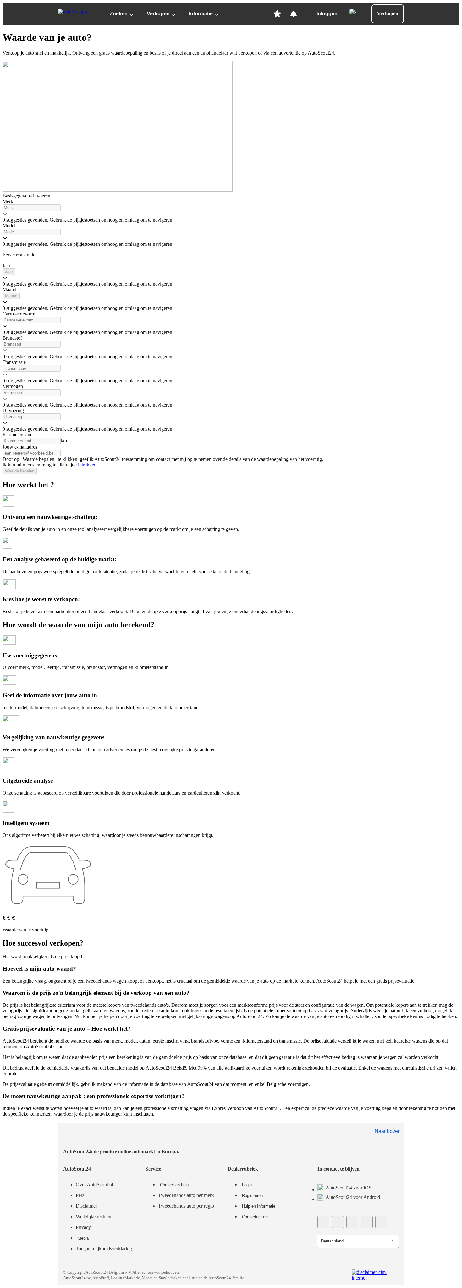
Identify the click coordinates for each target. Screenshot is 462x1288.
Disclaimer (86, 1206)
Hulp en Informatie (258, 1206)
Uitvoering (13, 410)
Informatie (201, 13)
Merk (8, 201)
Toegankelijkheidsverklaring (104, 1248)
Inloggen (327, 13)
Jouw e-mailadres (20, 447)
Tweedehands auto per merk (186, 1195)
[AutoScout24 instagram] (367, 1222)
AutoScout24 (77, 1169)
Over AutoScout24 (94, 1184)
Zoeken (119, 13)
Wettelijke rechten (93, 1216)
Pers (80, 1195)
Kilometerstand (18, 434)
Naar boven (388, 1131)
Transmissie (14, 362)
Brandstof (12, 338)
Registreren (252, 1195)
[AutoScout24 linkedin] (381, 1222)
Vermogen (13, 386)
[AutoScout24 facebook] (323, 1222)
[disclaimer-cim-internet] (375, 1275)
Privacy (83, 1227)
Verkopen (158, 13)
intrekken (87, 464)
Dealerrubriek (243, 1169)
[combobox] (32, 207)
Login (247, 1185)
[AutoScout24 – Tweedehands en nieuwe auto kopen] (78, 14)
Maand (9, 289)
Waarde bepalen (19, 471)
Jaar (6, 265)
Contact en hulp (174, 1185)
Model (9, 225)
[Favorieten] (277, 13)
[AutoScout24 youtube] (338, 1222)
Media (83, 1238)
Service (153, 1169)
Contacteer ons (256, 1217)
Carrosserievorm (19, 313)
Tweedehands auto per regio (186, 1206)
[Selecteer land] (352, 11)
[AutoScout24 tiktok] (352, 1222)
